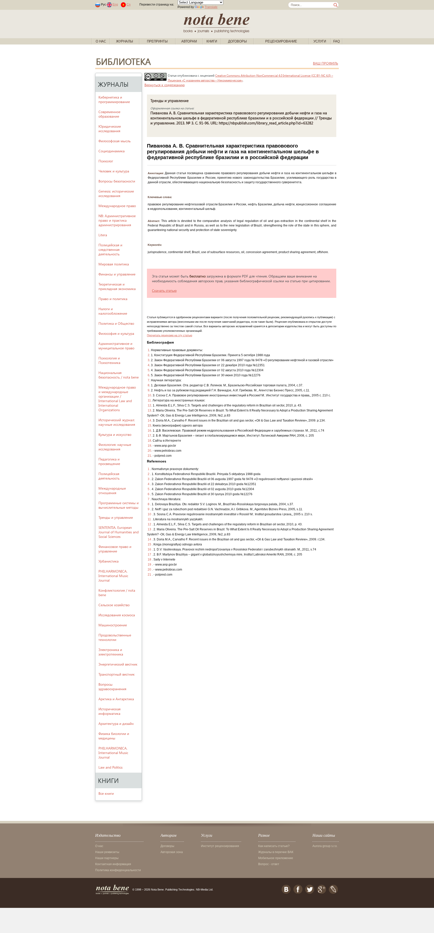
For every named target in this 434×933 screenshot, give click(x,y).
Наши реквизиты (107, 852)
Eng (115, 4)
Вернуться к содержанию (164, 84)
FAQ (336, 41)
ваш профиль (325, 63)
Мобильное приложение (275, 858)
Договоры (237, 41)
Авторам (189, 41)
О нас (101, 41)
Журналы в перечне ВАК (275, 852)
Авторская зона (171, 852)
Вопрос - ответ (268, 864)
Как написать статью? (274, 846)
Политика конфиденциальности (118, 870)
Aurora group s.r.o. (325, 846)
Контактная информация (113, 864)
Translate (211, 7)
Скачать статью (164, 290)
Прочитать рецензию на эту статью (169, 335)
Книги (211, 41)
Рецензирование (281, 41)
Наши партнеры (107, 858)
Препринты (157, 41)
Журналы (124, 41)
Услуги (319, 41)
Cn (129, 4)
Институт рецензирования (220, 846)
